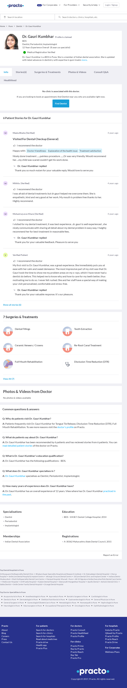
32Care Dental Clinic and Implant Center (90, 576)
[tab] (6, 72)
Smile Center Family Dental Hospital (27, 584)
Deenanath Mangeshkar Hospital (72, 582)
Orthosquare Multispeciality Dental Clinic (17, 574)
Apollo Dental (93, 582)
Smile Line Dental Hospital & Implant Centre (26, 576)
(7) (8, 378)
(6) (21, 71)
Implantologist (12, 525)
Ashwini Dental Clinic (109, 582)
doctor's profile (65, 427)
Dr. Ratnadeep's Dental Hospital (96, 574)
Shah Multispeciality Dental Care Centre (28, 579)
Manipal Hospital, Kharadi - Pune (59, 579)
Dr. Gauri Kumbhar (15, 475)
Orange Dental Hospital (53, 584)
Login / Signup (111, 5)
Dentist (8, 517)
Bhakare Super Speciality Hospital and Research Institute (58, 574)
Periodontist (11, 521)
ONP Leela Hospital (28, 582)
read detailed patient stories (17, 445)
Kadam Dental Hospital (47, 582)
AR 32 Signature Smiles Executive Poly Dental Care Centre (98, 579)
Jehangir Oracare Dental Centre (59, 576)
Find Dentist (61, 103)
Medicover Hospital (10, 582)
